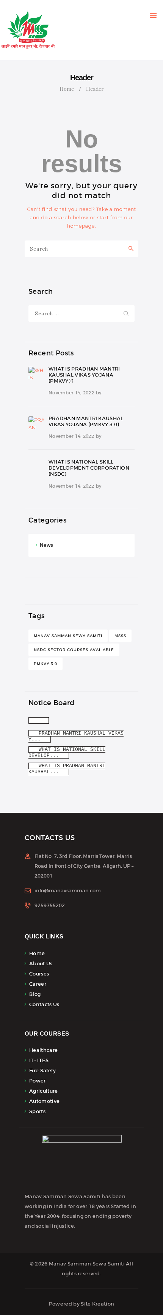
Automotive (44, 1101)
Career (37, 984)
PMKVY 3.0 (45, 663)
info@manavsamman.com (67, 890)
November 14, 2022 (71, 392)
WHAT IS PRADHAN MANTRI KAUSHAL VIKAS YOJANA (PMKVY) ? (84, 375)
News (46, 545)
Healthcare (43, 1050)
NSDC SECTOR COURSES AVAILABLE (74, 649)
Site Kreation (97, 1304)
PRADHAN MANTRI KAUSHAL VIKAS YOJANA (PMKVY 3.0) (86, 422)
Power (37, 1081)
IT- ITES (39, 1060)
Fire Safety (42, 1070)
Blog (35, 994)
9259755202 (49, 905)
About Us (40, 963)
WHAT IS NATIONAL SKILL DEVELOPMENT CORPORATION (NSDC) (89, 468)
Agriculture (43, 1091)
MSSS (120, 635)
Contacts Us (44, 1004)
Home (67, 89)
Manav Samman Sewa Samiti (68, 635)
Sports (37, 1111)
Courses (39, 974)
